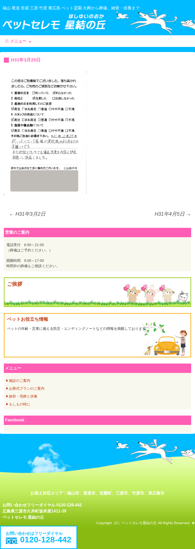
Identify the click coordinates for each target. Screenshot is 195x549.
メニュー (18, 41)
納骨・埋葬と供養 (23, 396)
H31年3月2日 (27, 214)
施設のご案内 (19, 381)
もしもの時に (19, 404)
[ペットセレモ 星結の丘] (97, 22)
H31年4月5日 (173, 214)
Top (182, 537)
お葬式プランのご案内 (26, 388)
